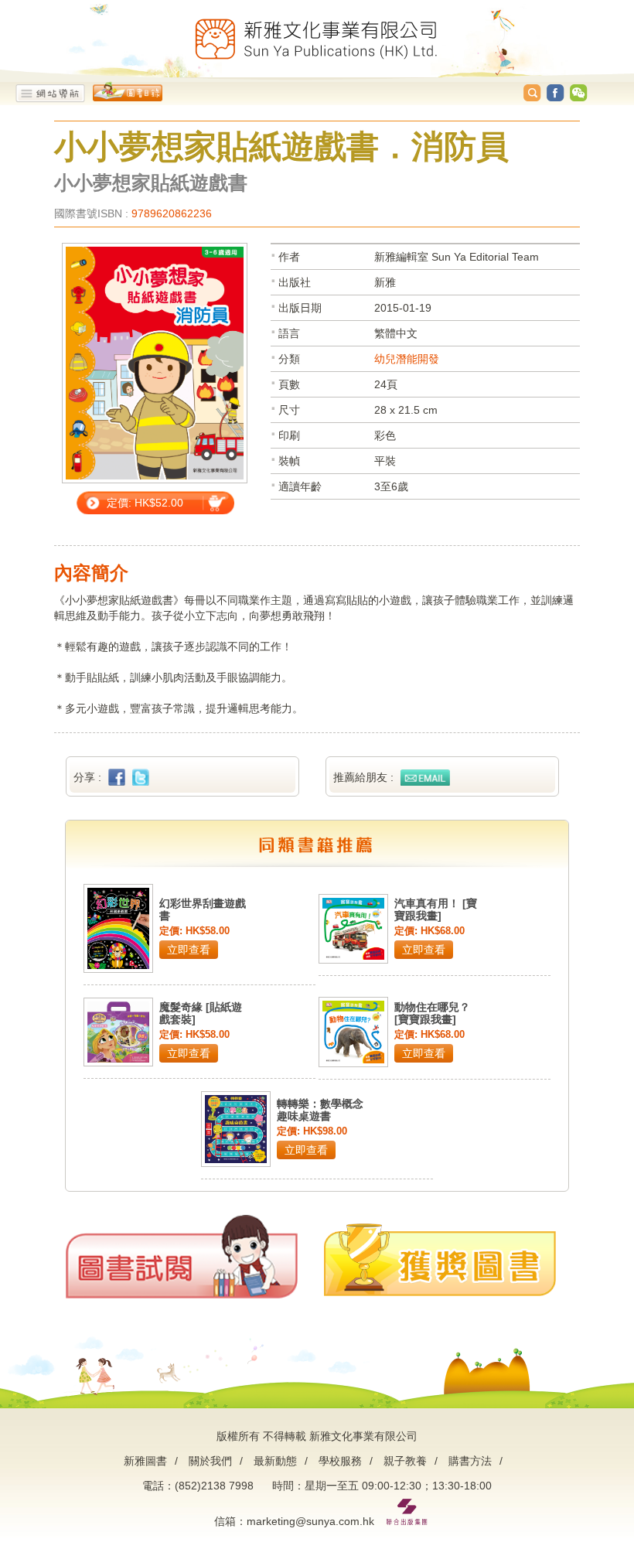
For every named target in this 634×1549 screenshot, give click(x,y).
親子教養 (405, 1461)
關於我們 (210, 1461)
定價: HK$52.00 (145, 502)
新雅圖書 (145, 1461)
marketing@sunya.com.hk (310, 1521)
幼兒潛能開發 (406, 359)
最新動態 (275, 1461)
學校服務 (340, 1461)
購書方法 (470, 1461)
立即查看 (188, 949)
